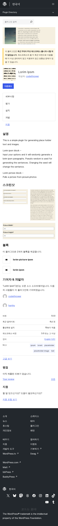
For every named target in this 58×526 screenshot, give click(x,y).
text (52, 351)
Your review (8, 379)
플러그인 (34, 425)
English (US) (50, 339)
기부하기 (36, 448)
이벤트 (33, 444)
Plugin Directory (10, 12)
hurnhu (11, 305)
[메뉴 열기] (53, 4)
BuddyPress (10, 476)
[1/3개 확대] (24, 193)
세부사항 (10, 96)
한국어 (12, 489)
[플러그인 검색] (31, 21)
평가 (8, 103)
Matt (6, 467)
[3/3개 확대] (51, 226)
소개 (5, 416)
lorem (40, 345)
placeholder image (41, 351)
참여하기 (34, 439)
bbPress (8, 472)
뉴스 (5, 421)
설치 (8, 110)
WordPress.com (12, 462)
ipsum (33, 345)
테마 (32, 421)
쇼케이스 (34, 416)
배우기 (6, 439)
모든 (53, 379)
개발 (8, 117)
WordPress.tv (11, 453)
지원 (7, 124)
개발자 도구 (8, 448)
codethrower (32, 76)
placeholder (49, 345)
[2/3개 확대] (51, 193)
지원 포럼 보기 (10, 399)
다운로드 (8, 86)
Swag (34, 453)
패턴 (32, 430)
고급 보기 (7, 358)
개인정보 (7, 430)
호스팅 (6, 425)
